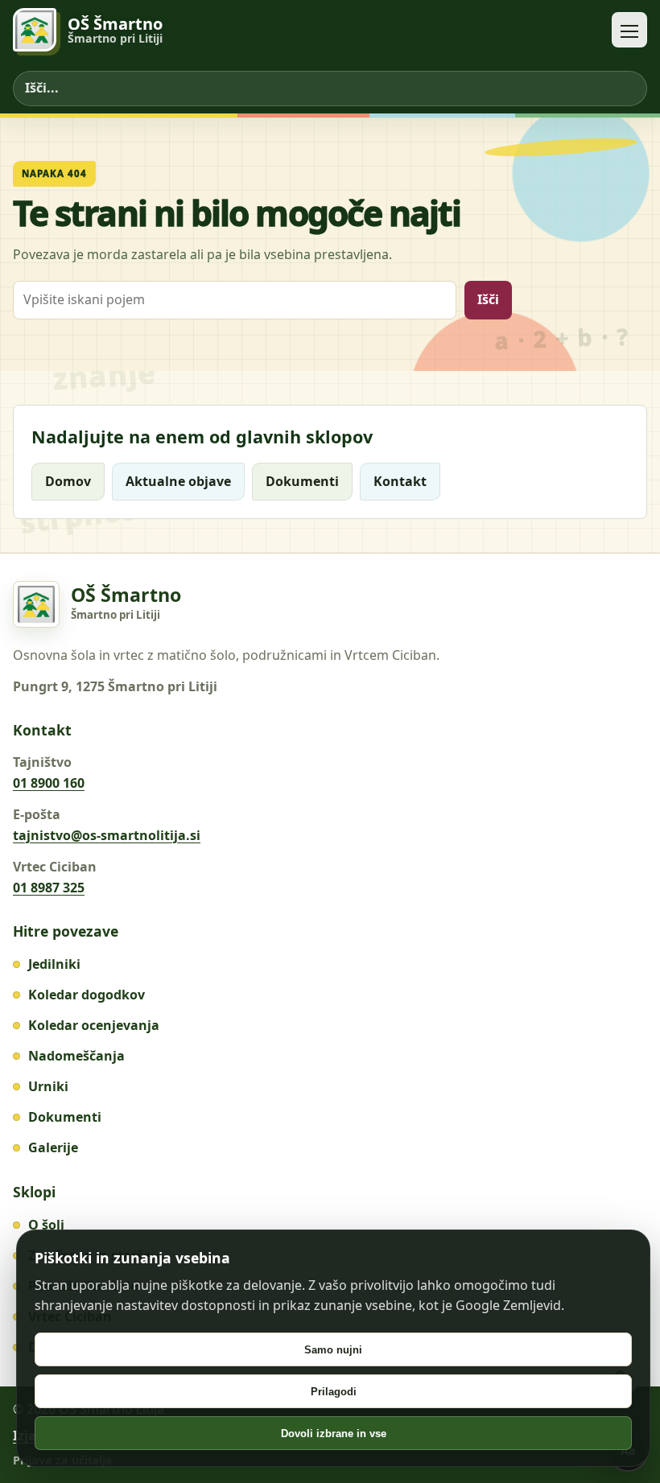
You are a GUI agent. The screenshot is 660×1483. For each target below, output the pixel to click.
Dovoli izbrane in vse (333, 1433)
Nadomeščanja (76, 1056)
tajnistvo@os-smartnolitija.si (106, 835)
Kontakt (400, 481)
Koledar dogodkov (86, 994)
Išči (488, 299)
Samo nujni (333, 1350)
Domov (68, 481)
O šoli (46, 1225)
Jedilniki (54, 964)
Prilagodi (334, 1392)
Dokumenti (302, 481)
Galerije (53, 1147)
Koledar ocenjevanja (93, 1025)
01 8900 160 (49, 783)
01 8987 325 (49, 887)
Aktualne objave (178, 481)
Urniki (48, 1086)
